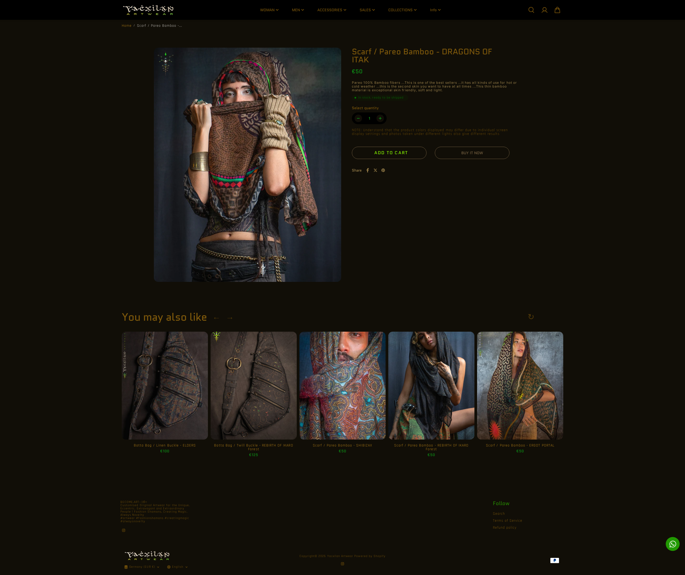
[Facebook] (367, 170)
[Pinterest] (383, 170)
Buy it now (472, 153)
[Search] (531, 10)
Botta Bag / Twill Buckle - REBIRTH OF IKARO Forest (253, 447)
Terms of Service (508, 521)
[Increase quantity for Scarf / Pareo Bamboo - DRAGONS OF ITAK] (380, 118)
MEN (296, 10)
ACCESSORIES (329, 10)
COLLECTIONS (400, 10)
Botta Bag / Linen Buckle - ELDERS (165, 445)
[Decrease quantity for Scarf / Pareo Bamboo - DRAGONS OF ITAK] (358, 118)
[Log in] (544, 10)
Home (127, 26)
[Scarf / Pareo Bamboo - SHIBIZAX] (342, 386)
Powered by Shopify (370, 556)
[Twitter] (375, 170)
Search (499, 514)
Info (433, 10)
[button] (557, 10)
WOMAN (267, 10)
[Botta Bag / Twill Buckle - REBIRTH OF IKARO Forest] (254, 386)
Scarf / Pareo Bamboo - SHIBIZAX (342, 445)
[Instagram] (123, 530)
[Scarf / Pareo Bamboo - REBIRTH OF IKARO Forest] (431, 386)
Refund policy (505, 527)
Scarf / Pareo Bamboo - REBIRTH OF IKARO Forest (431, 447)
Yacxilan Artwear (340, 556)
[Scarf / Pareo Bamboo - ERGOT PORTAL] (520, 386)
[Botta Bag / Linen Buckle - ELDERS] (165, 386)
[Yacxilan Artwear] (148, 10)
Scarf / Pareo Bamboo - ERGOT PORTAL (520, 445)
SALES (365, 10)
